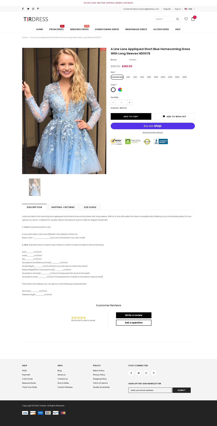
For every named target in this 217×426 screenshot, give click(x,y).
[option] (64, 111)
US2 (135, 77)
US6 (149, 77)
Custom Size (117, 77)
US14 (177, 77)
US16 (184, 77)
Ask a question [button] (134, 322)
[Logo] (36, 19)
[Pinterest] (39, 9)
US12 (170, 77)
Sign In (178, 9)
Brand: (114, 59)
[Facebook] (24, 9)
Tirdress (132, 59)
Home (24, 37)
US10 (163, 77)
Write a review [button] (133, 315)
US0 (128, 77)
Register (167, 9)
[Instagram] (34, 9)
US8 (156, 77)
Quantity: (115, 97)
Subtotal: (115, 108)
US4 (142, 77)
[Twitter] (29, 9)
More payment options (153, 132)
